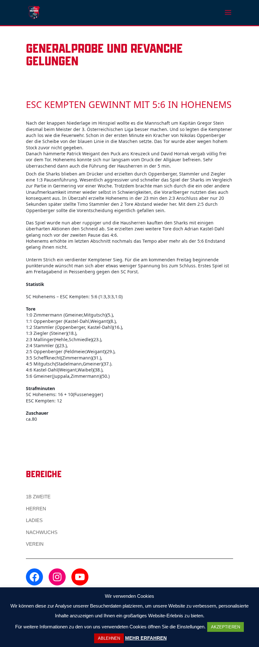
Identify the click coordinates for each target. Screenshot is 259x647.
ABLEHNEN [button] (109, 638)
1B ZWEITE (38, 496)
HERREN (36, 508)
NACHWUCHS (41, 532)
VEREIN (35, 544)
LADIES (34, 520)
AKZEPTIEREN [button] (225, 627)
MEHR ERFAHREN (146, 638)
